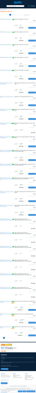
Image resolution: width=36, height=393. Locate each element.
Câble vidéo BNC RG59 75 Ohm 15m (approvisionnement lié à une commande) (23, 288)
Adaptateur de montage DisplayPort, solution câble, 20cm (25, 110)
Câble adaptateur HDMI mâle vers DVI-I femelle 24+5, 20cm (25, 83)
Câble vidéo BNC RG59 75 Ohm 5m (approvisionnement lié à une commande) (23, 261)
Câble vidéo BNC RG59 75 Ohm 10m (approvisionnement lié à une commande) (23, 274)
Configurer (20, 391)
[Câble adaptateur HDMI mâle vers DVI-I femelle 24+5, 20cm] (7, 86)
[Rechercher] (23, 6)
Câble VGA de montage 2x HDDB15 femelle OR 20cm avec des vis (25, 206)
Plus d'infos (21, 27)
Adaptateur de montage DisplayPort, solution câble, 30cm (25, 137)
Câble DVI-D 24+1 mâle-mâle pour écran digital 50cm (25, 301)
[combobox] (14, 6)
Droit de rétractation (28, 376)
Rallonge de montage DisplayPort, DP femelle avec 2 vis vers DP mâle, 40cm (25, 165)
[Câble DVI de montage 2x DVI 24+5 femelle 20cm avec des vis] (7, 195)
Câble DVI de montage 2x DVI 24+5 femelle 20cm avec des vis (25, 192)
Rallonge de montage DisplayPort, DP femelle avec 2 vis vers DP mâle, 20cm (25, 151)
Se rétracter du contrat (28, 375)
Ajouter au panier (32, 27)
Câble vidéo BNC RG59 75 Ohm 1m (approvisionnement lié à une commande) (23, 219)
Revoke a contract (4, 383)
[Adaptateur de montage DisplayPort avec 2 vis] (7, 100)
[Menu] (2, 6)
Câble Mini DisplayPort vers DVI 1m (21, 19)
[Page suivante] (19, 15)
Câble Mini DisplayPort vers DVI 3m (21, 44)
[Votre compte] (29, 6)
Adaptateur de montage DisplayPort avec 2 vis (24, 96)
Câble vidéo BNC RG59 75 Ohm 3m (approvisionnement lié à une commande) (23, 247)
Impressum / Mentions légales (17, 377)
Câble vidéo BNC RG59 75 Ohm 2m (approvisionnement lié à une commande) (23, 233)
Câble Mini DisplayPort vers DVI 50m (22, 70)
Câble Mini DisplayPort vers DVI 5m (21, 57)
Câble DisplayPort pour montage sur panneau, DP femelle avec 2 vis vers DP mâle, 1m (24, 178)
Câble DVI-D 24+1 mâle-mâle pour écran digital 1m (24, 326)
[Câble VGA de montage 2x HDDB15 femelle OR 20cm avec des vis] (7, 209)
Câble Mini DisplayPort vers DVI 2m (21, 31)
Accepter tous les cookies (31, 391)
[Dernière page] (21, 15)
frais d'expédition (31, 22)
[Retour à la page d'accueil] (18, 2)
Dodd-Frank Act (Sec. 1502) (29, 379)
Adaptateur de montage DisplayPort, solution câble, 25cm (25, 124)
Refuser (24, 391)
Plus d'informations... (4, 392)
